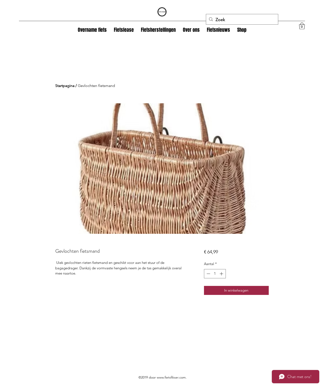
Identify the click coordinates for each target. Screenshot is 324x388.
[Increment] (222, 273)
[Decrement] (208, 273)
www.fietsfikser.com (171, 377)
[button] (242, 30)
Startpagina (64, 85)
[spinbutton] (215, 273)
